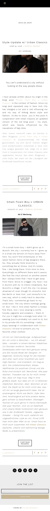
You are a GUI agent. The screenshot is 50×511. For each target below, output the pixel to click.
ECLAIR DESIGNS (30, 508)
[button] (25, 3)
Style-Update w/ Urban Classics (25, 42)
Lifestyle (36, 46)
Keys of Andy (25, 23)
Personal (38, 209)
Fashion (28, 46)
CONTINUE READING (25, 179)
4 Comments (8, 453)
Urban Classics (38, 424)
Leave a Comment (11, 189)
